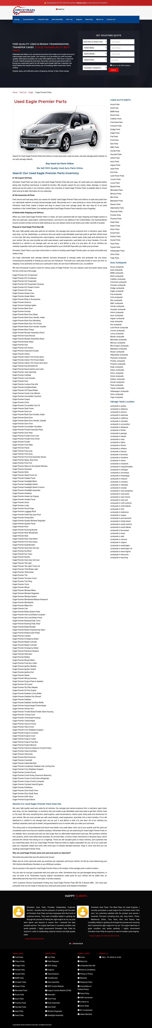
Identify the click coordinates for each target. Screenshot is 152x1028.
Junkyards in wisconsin (119, 554)
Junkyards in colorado (119, 421)
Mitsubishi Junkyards (118, 348)
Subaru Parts (115, 236)
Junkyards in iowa (117, 439)
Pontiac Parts (115, 215)
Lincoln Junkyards (117, 330)
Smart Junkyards (117, 376)
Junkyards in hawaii (118, 436)
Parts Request (53, 961)
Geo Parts (114, 143)
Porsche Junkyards (117, 364)
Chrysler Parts (116, 125)
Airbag (16, 19)
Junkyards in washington (120, 545)
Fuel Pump (51, 998)
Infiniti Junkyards (117, 312)
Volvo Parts (114, 254)
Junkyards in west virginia (120, 551)
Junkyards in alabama (119, 409)
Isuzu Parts (114, 161)
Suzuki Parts (115, 240)
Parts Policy (84, 993)
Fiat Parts (114, 136)
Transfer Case (42, 19)
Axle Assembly (57, 19)
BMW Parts (114, 111)
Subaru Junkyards (117, 379)
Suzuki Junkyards (117, 382)
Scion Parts (114, 229)
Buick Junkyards (116, 276)
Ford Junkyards (116, 297)
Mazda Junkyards (117, 336)
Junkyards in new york (119, 500)
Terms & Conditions (87, 969)
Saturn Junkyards (117, 370)
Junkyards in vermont (118, 539)
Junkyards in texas (117, 533)
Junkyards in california (119, 418)
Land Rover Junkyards (119, 327)
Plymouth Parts (116, 211)
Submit (113, 70)
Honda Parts (115, 150)
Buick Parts (114, 115)
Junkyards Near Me (87, 965)
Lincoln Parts (115, 179)
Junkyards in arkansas (119, 415)
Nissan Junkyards (117, 351)
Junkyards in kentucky (119, 454)
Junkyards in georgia (118, 433)
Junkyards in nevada (118, 487)
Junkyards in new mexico (120, 497)
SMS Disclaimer (86, 997)
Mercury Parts (115, 193)
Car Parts (51, 957)
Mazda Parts (115, 186)
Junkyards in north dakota (120, 506)
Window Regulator (54, 1011)
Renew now (81, 3)
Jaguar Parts (115, 165)
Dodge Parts (115, 129)
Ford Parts (114, 140)
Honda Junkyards (117, 306)
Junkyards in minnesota (119, 472)
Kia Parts (114, 172)
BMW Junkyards (116, 273)
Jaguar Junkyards (117, 318)
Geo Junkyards (116, 300)
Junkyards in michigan (119, 469)
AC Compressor (86, 1010)
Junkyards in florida (118, 430)
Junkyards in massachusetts (121, 466)
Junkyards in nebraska (119, 484)
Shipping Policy (86, 982)
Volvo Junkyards (116, 394)
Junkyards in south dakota (120, 527)
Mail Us (61, 9)
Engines (79, 19)
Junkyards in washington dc (121, 548)
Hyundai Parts (116, 154)
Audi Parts (114, 108)
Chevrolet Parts (116, 122)
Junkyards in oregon (118, 515)
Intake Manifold (86, 1014)
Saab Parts (114, 222)
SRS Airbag (52, 965)
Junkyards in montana (119, 481)
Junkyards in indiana (118, 448)
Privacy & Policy (86, 973)
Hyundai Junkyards (118, 309)
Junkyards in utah (117, 536)
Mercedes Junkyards (118, 339)
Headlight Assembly (55, 1015)
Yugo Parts (114, 257)
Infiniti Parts (115, 158)
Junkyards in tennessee (119, 530)
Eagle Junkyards (117, 291)
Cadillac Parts (115, 118)
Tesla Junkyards (116, 385)
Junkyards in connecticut (120, 424)
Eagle (30, 92)
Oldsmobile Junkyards (119, 354)
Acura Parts (115, 104)
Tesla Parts (114, 243)
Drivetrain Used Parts (31, 1025)
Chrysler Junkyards (118, 285)
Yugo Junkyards (116, 397)
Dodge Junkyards (117, 288)
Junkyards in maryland (119, 463)
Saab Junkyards (116, 367)
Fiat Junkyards (116, 294)
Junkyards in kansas (118, 451)
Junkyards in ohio (117, 509)
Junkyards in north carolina (121, 503)
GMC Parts (114, 147)
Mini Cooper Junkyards (119, 345)
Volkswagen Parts (117, 250)
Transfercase (52, 978)
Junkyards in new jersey (119, 493)
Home (15, 92)
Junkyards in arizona (118, 412)
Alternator (51, 994)
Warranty (89, 19)
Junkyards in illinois (118, 445)
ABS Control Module (55, 986)
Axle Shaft (51, 1007)
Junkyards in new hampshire (121, 490)
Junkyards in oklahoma (119, 512)
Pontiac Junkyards (117, 361)
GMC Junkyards (116, 303)
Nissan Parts (115, 204)
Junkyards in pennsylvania (120, 518)
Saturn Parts (115, 225)
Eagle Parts (115, 133)
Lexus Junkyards (117, 333)
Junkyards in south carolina (121, 524)
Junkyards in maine (118, 460)
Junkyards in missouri (118, 478)
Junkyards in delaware (119, 427)
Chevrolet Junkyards (118, 282)
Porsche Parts (115, 218)
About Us (99, 19)
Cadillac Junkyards (117, 279)
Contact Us (111, 19)
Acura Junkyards (117, 267)
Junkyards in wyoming (119, 557)
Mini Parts (114, 197)
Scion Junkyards (116, 373)
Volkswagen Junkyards (119, 391)
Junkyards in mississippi (120, 475)
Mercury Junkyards (117, 342)
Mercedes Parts (116, 190)
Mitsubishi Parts (116, 200)
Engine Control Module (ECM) (59, 990)
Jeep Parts (114, 168)
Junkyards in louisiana (119, 457)
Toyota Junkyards (117, 388)
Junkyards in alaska (118, 406)
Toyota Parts (115, 247)
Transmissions (28, 19)
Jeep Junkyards (116, 321)
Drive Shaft (84, 1005)
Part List (69, 19)
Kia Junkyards (116, 324)
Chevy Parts (19, 961)
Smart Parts (115, 233)
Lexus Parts (115, 183)
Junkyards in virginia (118, 542)
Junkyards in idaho (117, 442)
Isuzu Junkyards (116, 315)
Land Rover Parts (117, 175)
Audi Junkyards (116, 270)
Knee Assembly (53, 1002)
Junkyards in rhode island (120, 521)
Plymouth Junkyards (118, 358)
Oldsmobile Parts (117, 208)
